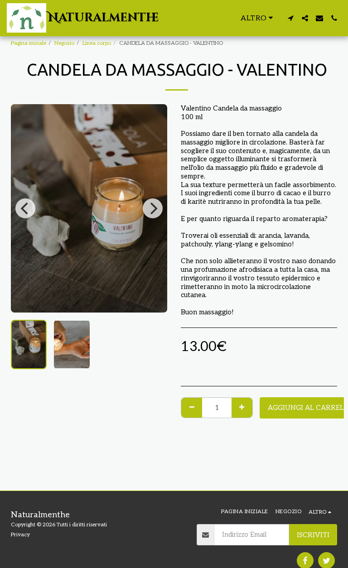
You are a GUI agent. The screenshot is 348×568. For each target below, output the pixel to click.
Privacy (20, 534)
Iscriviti (313, 535)
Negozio (64, 43)
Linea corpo (96, 43)
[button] (290, 18)
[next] (153, 208)
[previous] (25, 208)
